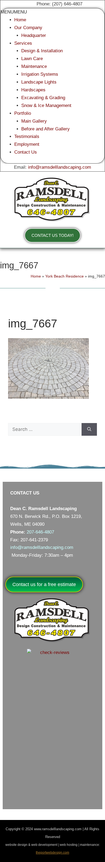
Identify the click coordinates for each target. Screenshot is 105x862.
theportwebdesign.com (52, 852)
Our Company (28, 27)
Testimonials (26, 136)
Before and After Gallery (45, 128)
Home (20, 19)
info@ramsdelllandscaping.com (59, 167)
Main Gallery (34, 121)
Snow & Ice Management (46, 105)
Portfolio (22, 113)
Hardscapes (33, 89)
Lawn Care (32, 58)
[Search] (89, 429)
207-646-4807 (40, 532)
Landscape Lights (39, 82)
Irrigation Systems (39, 74)
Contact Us (25, 152)
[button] (14, 12)
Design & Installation (42, 50)
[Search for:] (45, 429)
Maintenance (34, 66)
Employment (26, 144)
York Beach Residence (64, 276)
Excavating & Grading (43, 97)
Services (23, 43)
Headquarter (33, 35)
